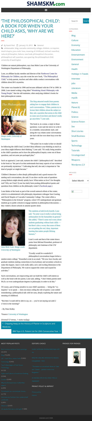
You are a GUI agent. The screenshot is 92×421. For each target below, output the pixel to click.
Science (75, 117)
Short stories (77, 131)
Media (74, 93)
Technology (77, 145)
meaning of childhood (35, 51)
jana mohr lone (19, 51)
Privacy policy (36, 392)
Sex (73, 126)
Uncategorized (78, 155)
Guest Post (10, 45)
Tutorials (76, 150)
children (46, 48)
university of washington (11, 60)
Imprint (34, 395)
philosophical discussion (43, 54)
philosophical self (8, 57)
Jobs (73, 83)
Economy (76, 45)
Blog (73, 35)
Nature (21, 54)
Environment (77, 59)
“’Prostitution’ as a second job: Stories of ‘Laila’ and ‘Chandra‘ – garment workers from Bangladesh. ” (45, 369)
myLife (74, 97)
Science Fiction (78, 121)
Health (75, 69)
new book (28, 54)
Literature (76, 88)
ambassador (9, 48)
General (40, 45)
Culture (75, 40)
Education (76, 50)
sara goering (29, 57)
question (19, 57)
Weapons (76, 160)
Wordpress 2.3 (78, 164)
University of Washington (18, 314)
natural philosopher (9, 54)
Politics (75, 112)
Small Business (78, 136)
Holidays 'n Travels (80, 74)
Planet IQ (76, 107)
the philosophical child (44, 57)
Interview (76, 78)
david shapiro (6, 51)
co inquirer (54, 48)
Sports (75, 140)
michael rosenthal (52, 51)
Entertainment (78, 54)
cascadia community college (30, 48)
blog (16, 48)
